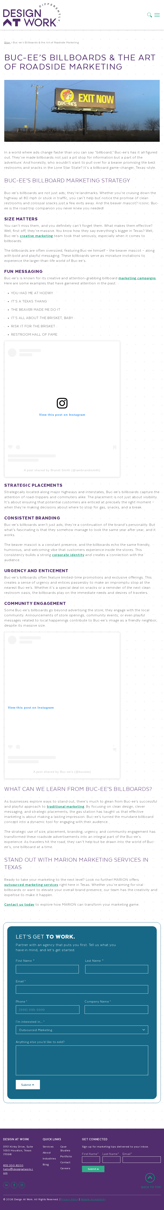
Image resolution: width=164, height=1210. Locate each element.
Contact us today (19, 904)
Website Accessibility (93, 1199)
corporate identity (68, 554)
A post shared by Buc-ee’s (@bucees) (62, 771)
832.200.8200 (13, 1165)
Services (48, 1146)
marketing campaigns (137, 278)
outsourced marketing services (31, 884)
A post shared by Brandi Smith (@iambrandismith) (62, 470)
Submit (26, 1084)
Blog (46, 1164)
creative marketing (36, 235)
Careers (65, 1168)
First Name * (25, 960)
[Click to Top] (151, 1183)
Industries (49, 1158)
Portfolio (66, 1156)
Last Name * (94, 960)
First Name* (90, 1154)
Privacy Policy (69, 1199)
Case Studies (65, 1148)
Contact (65, 1162)
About (47, 1152)
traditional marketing (65, 806)
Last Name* (110, 1154)
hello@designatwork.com (18, 1171)
